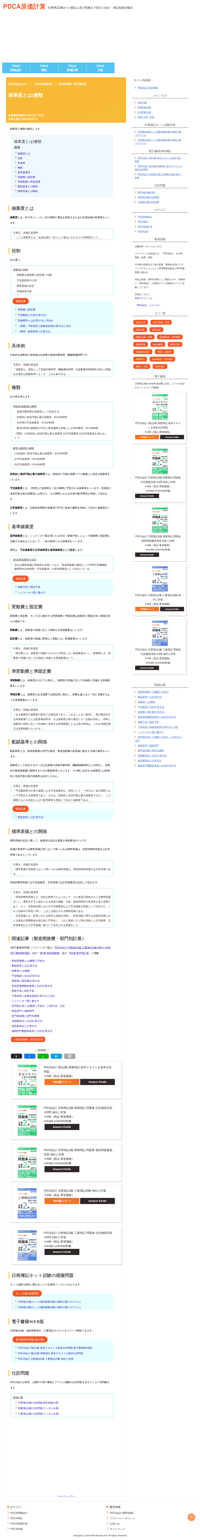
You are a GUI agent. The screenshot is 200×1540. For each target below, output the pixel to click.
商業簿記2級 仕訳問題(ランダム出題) (38, 1408)
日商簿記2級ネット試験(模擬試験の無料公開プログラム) (49, 1307)
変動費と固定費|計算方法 (26, 981)
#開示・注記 (142, 366)
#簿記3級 (142, 102)
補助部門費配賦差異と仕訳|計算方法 (32, 1031)
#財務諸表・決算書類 (169, 336)
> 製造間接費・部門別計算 (28, 1039)
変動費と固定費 (26, 177)
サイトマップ (117, 1529)
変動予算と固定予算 (29, 587)
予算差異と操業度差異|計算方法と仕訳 (33, 996)
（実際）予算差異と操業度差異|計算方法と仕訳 (44, 326)
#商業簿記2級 (144, 107)
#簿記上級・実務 (146, 117)
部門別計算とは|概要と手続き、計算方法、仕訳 (38, 1006)
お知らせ (115, 1523)
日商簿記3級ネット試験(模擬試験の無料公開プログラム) (49, 1301)
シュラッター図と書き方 (31, 592)
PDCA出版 (100, 68)
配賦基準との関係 (28, 186)
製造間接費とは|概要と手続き (28, 960)
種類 (20, 167)
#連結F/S (140, 359)
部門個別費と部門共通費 (25, 1016)
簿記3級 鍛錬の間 (146, 192)
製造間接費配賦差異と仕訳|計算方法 (32, 986)
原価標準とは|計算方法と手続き (35, 320)
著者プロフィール (143, 298)
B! (56, 1056)
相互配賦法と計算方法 (24, 1026)
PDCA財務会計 (16, 68)
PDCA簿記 (44, 68)
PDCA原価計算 (24, 6)
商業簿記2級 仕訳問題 (148, 197)
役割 (20, 158)
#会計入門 (141, 322)
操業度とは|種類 (21, 970)
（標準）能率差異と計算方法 (34, 331)
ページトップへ (66, 1496)
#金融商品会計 (143, 351)
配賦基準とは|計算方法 (30, 817)
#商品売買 (175, 344)
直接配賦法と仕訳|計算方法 (27, 1021)
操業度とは (24, 153)
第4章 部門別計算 (79, 953)
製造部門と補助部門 (23, 1011)
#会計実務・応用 (161, 322)
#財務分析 (141, 344)
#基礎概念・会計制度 (162, 359)
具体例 (21, 163)
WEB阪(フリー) (62, 1082)
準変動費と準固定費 (29, 181)
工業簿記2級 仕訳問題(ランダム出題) (38, 1413)
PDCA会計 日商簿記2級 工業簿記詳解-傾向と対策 (45, 1358)
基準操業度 (24, 172)
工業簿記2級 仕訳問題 (148, 201)
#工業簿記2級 (144, 112)
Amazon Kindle (97, 1082)
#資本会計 (160, 366)
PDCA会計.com (17, 84)
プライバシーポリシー (122, 1518)
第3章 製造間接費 (49, 953)
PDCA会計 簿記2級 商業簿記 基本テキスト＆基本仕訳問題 (50, 1353)
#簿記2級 (156, 329)
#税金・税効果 (164, 351)
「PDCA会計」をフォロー (147, 305)
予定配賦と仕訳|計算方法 (32, 315)
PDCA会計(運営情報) (148, 87)
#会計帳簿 (158, 344)
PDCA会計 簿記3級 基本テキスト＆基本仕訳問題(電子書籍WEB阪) (55, 1348)
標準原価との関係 (28, 191)
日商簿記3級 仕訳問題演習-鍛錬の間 (38, 1402)
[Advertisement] (100, 39)
